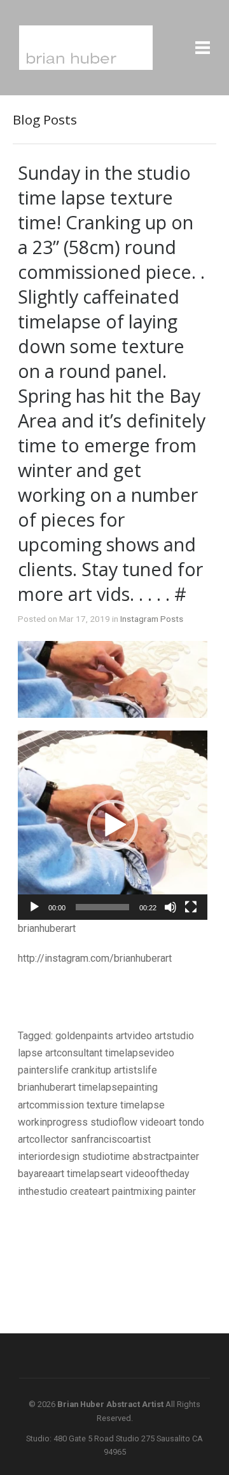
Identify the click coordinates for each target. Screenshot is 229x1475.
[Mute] (170, 907)
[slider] (102, 907)
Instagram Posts (151, 619)
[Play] (34, 907)
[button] (112, 825)
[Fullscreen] (190, 907)
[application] (112, 825)
